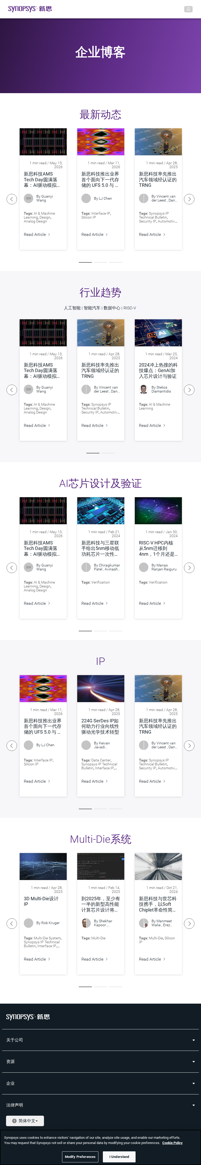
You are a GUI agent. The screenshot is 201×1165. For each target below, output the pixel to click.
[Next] (189, 199)
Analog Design (35, 221)
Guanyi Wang (44, 198)
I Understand (119, 1157)
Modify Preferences (80, 1157)
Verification (100, 582)
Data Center (101, 760)
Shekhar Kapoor (103, 923)
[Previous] (12, 199)
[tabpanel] (43, 189)
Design (45, 217)
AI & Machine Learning (154, 406)
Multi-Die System (47, 938)
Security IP (147, 221)
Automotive (167, 221)
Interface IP (100, 213)
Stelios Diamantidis (161, 389)
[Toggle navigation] (188, 9)
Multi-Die (98, 938)
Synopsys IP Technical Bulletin (154, 215)
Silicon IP (88, 217)
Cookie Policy (172, 1143)
